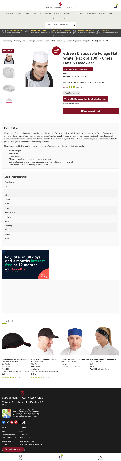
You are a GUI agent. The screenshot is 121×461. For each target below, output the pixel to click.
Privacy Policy (24, 438)
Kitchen (80, 13)
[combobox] (60, 25)
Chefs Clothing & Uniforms (32, 41)
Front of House (69, 13)
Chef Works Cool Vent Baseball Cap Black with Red (15, 360)
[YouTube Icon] (12, 422)
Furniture (112, 13)
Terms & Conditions (8, 434)
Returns (4, 444)
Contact (22, 428)
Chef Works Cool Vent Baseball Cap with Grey (44, 360)
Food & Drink (37, 13)
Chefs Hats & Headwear (54, 41)
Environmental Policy (9, 438)
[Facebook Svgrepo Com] (4, 422)
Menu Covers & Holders (14, 13)
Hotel (27, 13)
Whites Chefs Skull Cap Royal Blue (74, 359)
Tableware (57, 13)
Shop (10, 41)
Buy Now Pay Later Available (86, 30)
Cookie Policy (7, 441)
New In (65, 19)
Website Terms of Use (26, 441)
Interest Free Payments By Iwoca (30, 444)
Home (4, 41)
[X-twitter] (24, 422)
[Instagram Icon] (8, 422)
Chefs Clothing (91, 13)
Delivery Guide (24, 434)
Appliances (56, 19)
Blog (3, 431)
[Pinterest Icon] (16, 422)
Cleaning (102, 13)
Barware (48, 13)
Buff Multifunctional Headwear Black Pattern (103, 360)
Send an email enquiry (92, 111)
